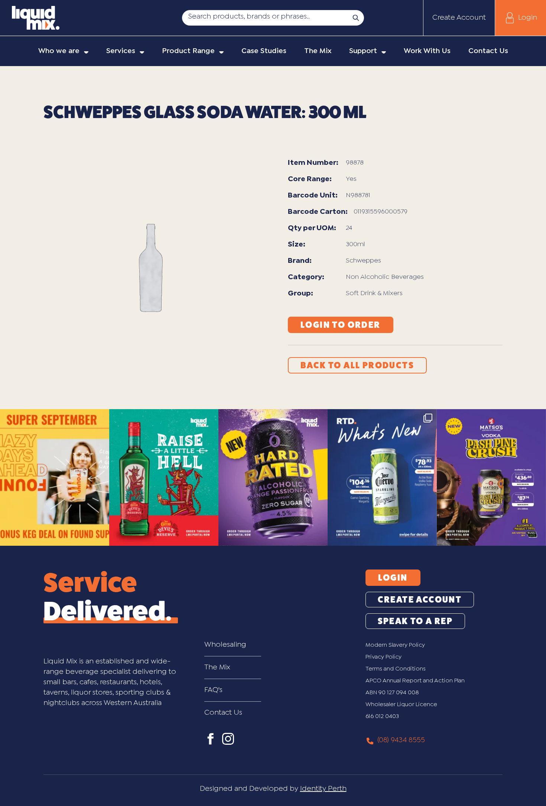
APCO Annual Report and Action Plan (415, 680)
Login (527, 17)
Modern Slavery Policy (395, 645)
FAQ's (213, 690)
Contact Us (223, 712)
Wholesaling (225, 645)
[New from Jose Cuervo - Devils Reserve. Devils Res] (163, 477)
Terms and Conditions (395, 668)
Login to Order (340, 325)
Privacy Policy (383, 657)
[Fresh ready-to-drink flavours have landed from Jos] (382, 477)
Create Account (459, 17)
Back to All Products (357, 365)
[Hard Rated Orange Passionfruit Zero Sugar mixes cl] (273, 477)
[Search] (356, 18)
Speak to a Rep (415, 621)
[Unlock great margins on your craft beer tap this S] (54, 477)
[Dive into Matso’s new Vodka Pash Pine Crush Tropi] (491, 477)
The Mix (217, 667)
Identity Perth (323, 789)
